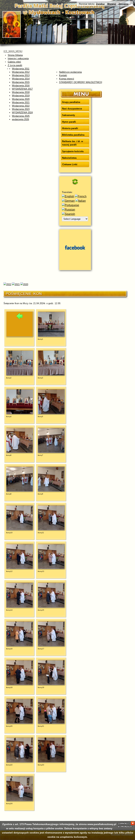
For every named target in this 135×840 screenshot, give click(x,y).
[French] (80, 196)
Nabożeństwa (69, 158)
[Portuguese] (70, 205)
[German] (68, 200)
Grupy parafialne (71, 102)
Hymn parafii (69, 122)
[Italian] (80, 200)
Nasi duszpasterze (72, 108)
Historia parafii (70, 128)
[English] (68, 196)
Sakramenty (68, 115)
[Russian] (68, 209)
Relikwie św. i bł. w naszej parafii (72, 143)
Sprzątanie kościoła (72, 151)
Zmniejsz (123, 4)
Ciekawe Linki (69, 164)
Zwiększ (100, 4)
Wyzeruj (111, 4)
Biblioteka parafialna (73, 135)
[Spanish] (68, 214)
